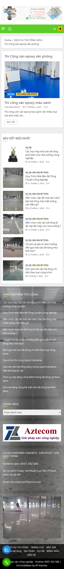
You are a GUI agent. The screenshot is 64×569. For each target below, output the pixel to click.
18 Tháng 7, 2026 (36, 162)
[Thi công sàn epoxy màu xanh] (32, 79)
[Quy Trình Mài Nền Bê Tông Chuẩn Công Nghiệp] (13, 178)
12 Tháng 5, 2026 (36, 255)
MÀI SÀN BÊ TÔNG (40, 172)
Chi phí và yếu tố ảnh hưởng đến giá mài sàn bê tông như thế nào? (41, 247)
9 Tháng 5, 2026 (35, 276)
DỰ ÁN (11, 94)
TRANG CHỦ (37, 547)
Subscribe (60, 29)
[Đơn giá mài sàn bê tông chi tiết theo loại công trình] (13, 270)
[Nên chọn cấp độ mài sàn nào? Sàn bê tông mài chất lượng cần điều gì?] (13, 201)
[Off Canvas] (3, 28)
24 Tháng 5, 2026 (36, 208)
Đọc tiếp (11, 122)
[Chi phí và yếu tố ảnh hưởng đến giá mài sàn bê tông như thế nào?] (13, 247)
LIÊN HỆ (31, 555)
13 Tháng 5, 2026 (36, 230)
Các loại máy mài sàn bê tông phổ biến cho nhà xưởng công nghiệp (42, 155)
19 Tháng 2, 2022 (33, 107)
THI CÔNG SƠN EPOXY (27, 94)
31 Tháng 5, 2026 (36, 183)
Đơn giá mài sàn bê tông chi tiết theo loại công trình (41, 270)
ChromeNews (24, 565)
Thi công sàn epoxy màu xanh (27, 102)
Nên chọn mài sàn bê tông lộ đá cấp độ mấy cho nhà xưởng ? (43, 224)
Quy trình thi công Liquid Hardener (22, 360)
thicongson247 (12, 107)
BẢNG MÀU (53, 551)
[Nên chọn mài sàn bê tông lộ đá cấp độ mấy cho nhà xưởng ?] (13, 224)
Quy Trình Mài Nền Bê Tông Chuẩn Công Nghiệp (40, 178)
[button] (9, 28)
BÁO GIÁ (51, 547)
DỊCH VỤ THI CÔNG (18, 547)
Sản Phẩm (29, 551)
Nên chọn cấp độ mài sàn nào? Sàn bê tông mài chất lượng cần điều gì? (42, 201)
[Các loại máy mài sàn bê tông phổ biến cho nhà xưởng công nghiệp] (13, 154)
